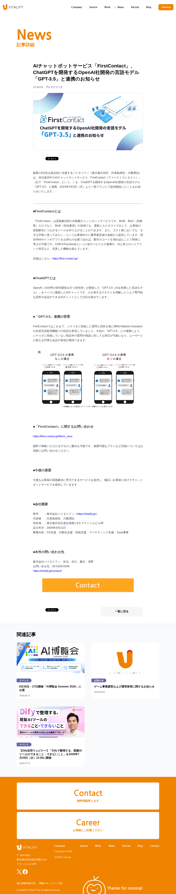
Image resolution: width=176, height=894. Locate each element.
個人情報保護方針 (26, 883)
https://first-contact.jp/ (65, 258)
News (121, 7)
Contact (166, 7)
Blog (148, 7)
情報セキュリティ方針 (51, 883)
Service (93, 7)
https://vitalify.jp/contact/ (47, 570)
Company (76, 7)
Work (107, 7)
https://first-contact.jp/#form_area (52, 436)
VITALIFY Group (62, 857)
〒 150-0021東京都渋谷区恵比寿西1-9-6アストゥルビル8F (32, 859)
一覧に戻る (122, 611)
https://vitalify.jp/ (86, 513)
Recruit (135, 7)
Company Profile (63, 851)
